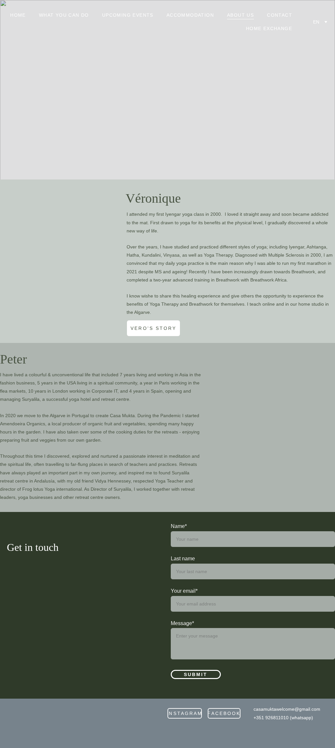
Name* (179, 526)
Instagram (185, 713)
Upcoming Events (127, 15)
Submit (195, 674)
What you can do (64, 15)
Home (18, 15)
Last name (183, 558)
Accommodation (190, 15)
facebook (224, 713)
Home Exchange (269, 28)
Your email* (184, 591)
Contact (279, 15)
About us (240, 15)
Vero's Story (153, 328)
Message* (182, 623)
